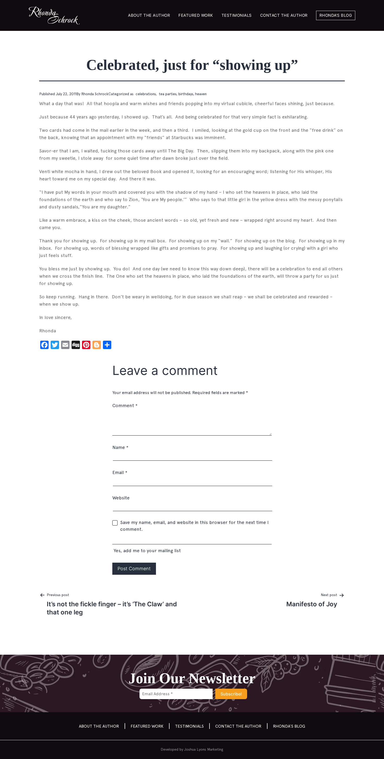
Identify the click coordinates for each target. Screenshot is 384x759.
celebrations (145, 94)
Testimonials (237, 15)
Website (121, 497)
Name (120, 447)
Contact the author (284, 15)
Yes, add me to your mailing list (146, 550)
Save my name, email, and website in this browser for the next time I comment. (194, 526)
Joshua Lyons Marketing (203, 749)
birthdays (185, 94)
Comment (124, 405)
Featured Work (195, 15)
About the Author (149, 15)
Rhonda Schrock (94, 94)
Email (119, 472)
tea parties (167, 94)
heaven (201, 94)
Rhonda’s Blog (335, 15)
